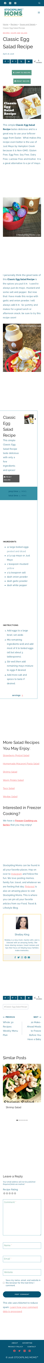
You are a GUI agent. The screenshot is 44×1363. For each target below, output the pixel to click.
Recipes (14, 24)
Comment (10, 1202)
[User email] (29, 957)
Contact (32, 1347)
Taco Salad (9, 788)
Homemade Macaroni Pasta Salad (21, 763)
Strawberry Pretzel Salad (16, 755)
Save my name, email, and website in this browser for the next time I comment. (23, 1283)
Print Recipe (23, 81)
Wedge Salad (10, 796)
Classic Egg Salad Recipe (15, 1007)
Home (5, 24)
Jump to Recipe (23, 73)
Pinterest (29, 886)
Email (7, 1258)
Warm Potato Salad (13, 780)
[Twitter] (18, 957)
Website (8, 1272)
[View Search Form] (39, 3)
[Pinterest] (15, 3)
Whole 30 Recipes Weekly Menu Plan (10, 1026)
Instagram (16, 874)
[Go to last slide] (5, 1091)
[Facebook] (5, 3)
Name (8, 1245)
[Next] (38, 1091)
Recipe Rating (10, 1189)
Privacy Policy (15, 1347)
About (15, 1343)
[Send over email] (29, 61)
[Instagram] (10, 3)
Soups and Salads (27, 24)
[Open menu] (39, 12)
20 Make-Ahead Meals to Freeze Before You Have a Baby (34, 1028)
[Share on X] (21, 61)
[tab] (17, 1120)
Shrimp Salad (10, 772)
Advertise (27, 1343)
